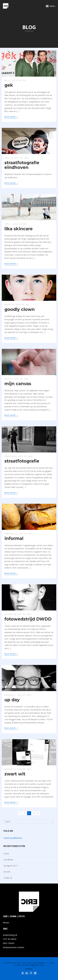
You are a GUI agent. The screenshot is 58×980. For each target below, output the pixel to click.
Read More (11, 116)
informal (13, 538)
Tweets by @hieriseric (12, 838)
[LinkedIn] (26, 973)
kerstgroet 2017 (11, 865)
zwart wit (14, 774)
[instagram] (35, 973)
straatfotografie (21, 461)
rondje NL (8, 878)
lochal (6, 853)
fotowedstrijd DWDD (28, 619)
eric (24, 80)
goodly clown (19, 309)
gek (8, 85)
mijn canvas (17, 383)
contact (28, 969)
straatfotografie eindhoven (21, 165)
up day (12, 699)
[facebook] (31, 973)
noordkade (8, 859)
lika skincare (18, 228)
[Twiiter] (22, 973)
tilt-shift (7, 871)
